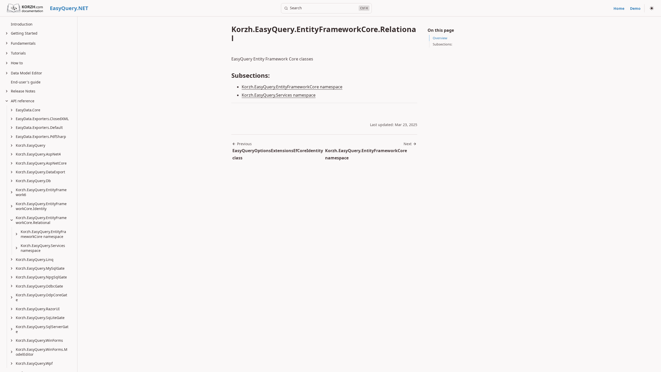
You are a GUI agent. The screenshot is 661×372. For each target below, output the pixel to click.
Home (618, 8)
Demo (635, 8)
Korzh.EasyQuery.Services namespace (279, 95)
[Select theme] (652, 8)
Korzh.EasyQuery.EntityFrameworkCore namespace (292, 87)
